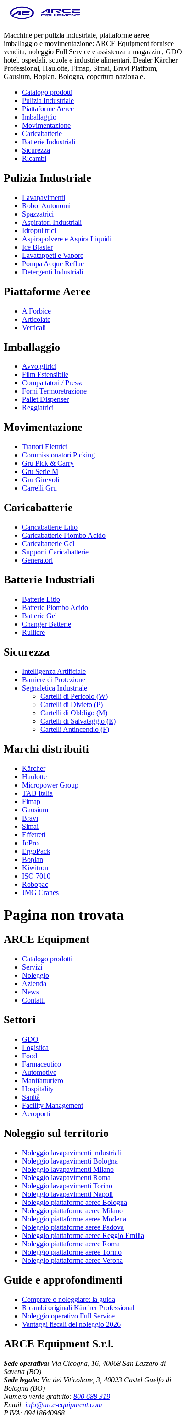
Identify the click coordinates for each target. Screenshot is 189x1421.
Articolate (36, 319)
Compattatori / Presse (52, 383)
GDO (30, 1039)
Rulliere (33, 632)
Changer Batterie (46, 624)
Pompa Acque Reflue (53, 264)
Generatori (37, 560)
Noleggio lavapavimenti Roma (66, 1177)
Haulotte (34, 777)
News (30, 992)
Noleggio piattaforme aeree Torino (72, 1252)
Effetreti (33, 835)
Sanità (31, 1097)
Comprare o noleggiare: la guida (68, 1299)
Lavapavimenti (43, 197)
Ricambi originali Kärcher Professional (78, 1308)
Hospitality (38, 1089)
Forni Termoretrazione (54, 391)
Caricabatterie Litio (50, 527)
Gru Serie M (40, 471)
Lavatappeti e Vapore (52, 255)
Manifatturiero (42, 1080)
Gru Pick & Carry (48, 463)
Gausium (35, 810)
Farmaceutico (41, 1064)
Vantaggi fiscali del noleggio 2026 (71, 1324)
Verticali (34, 327)
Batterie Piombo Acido (55, 607)
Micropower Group (50, 785)
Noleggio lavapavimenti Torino (67, 1186)
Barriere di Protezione (53, 680)
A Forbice (36, 311)
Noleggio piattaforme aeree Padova (73, 1227)
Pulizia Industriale (48, 100)
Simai (30, 826)
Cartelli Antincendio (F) (74, 729)
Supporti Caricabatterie (55, 552)
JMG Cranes (40, 892)
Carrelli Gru (39, 488)
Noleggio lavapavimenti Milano (68, 1169)
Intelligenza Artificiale (54, 671)
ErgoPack (36, 851)
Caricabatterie (42, 133)
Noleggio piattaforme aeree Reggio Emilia (83, 1235)
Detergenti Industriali (52, 272)
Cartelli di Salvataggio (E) (78, 721)
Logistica (35, 1047)
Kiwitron (35, 868)
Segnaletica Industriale (54, 688)
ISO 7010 (36, 876)
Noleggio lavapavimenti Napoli (67, 1194)
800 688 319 (91, 1396)
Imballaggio (39, 117)
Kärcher (33, 768)
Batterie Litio (41, 599)
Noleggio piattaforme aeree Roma (71, 1244)
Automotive (39, 1072)
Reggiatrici (38, 407)
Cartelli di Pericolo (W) (74, 696)
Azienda (34, 983)
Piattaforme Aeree (48, 109)
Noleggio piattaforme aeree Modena (74, 1219)
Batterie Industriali (48, 142)
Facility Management (52, 1105)
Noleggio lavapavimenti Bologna (70, 1161)
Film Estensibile (45, 374)
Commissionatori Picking (58, 455)
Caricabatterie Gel (48, 544)
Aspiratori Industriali (52, 222)
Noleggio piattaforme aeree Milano (72, 1211)
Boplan (32, 859)
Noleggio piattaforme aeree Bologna (74, 1202)
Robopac (35, 884)
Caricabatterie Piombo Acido (64, 535)
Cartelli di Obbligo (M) (73, 713)
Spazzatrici (38, 214)
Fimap (31, 801)
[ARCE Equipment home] (45, 19)
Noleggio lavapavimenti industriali (72, 1153)
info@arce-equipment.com (63, 1405)
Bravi (30, 818)
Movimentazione (46, 125)
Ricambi (34, 158)
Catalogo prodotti (47, 92)
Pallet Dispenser (45, 399)
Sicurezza (36, 150)
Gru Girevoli (40, 480)
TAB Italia (37, 793)
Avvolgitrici (39, 366)
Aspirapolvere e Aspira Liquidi (66, 239)
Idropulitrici (39, 230)
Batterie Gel (39, 616)
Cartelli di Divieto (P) (71, 704)
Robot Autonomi (46, 206)
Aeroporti (36, 1114)
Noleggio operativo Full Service (68, 1316)
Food (29, 1056)
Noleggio (35, 975)
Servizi (32, 967)
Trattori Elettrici (44, 447)
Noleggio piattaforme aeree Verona (72, 1260)
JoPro (30, 843)
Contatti (33, 1000)
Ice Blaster (37, 247)
